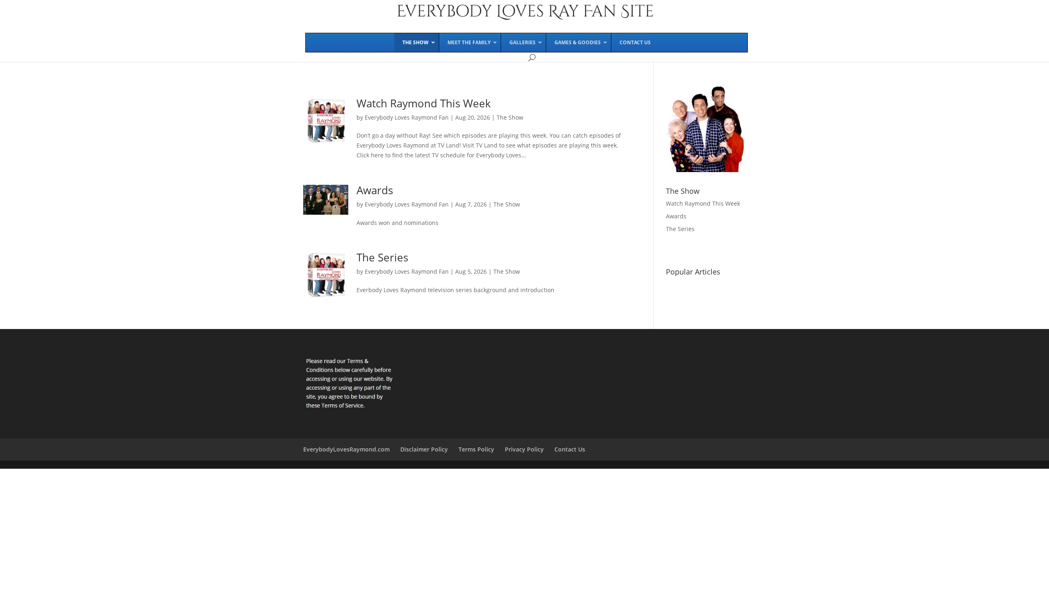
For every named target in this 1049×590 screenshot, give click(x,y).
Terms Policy (476, 449)
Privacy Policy (524, 449)
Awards (374, 190)
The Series (382, 257)
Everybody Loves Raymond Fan (407, 117)
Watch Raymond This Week (423, 103)
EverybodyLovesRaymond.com (346, 449)
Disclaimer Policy (424, 449)
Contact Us (569, 449)
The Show (510, 117)
